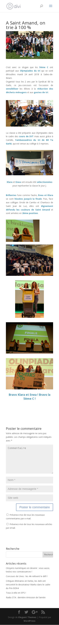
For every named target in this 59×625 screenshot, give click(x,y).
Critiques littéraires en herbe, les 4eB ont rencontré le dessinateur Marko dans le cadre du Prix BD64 (28, 584)
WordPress (29, 620)
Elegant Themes (27, 617)
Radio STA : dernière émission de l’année (26, 597)
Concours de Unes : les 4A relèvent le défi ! (27, 576)
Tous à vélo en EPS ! (16, 592)
